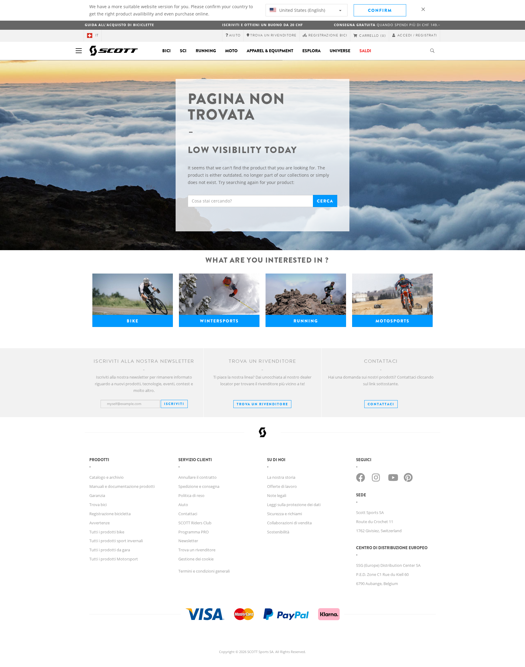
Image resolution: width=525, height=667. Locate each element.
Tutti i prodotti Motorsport (113, 559)
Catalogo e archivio (106, 477)
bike (133, 321)
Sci (183, 51)
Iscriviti (174, 403)
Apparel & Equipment (270, 51)
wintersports (219, 321)
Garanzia (97, 495)
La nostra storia (281, 477)
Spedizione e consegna (198, 486)
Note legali (276, 495)
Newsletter (188, 540)
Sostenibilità (278, 532)
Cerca (325, 201)
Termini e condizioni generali (204, 571)
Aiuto (183, 504)
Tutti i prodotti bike (106, 532)
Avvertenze (99, 523)
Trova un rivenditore (262, 404)
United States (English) (301, 10)
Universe (340, 51)
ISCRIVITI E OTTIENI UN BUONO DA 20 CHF (262, 24)
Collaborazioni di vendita (289, 523)
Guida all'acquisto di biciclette (119, 24)
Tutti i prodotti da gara (109, 550)
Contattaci (187, 513)
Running (206, 51)
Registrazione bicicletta (110, 513)
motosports (393, 321)
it (96, 35)
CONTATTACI (381, 404)
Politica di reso (191, 495)
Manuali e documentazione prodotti (122, 486)
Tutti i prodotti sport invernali (116, 540)
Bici (166, 51)
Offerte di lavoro (282, 486)
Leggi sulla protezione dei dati (294, 504)
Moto (231, 51)
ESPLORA (311, 51)
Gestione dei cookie (196, 559)
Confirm (380, 10)
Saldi (365, 51)
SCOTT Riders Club (194, 523)
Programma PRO (193, 532)
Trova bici (98, 504)
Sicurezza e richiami (284, 513)
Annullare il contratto (197, 477)
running (305, 321)
